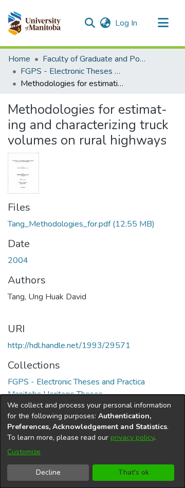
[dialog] (92, 441)
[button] (34, 23)
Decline (48, 472)
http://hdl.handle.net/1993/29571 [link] (69, 345)
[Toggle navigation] (163, 23)
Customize (24, 452)
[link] (81, 224)
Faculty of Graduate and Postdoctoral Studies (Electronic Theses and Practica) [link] (94, 59)
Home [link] (19, 59)
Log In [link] (126, 23)
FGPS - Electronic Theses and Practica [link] (72, 71)
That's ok (133, 472)
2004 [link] (18, 260)
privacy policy (132, 437)
